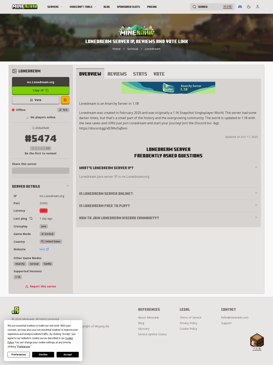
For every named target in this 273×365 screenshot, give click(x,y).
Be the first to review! (40, 153)
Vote (159, 74)
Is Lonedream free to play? (104, 205)
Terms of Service (190, 317)
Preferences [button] (23, 346)
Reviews (117, 74)
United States (52, 241)
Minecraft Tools (81, 7)
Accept (68, 354)
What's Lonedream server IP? (106, 168)
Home (117, 49)
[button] (257, 341)
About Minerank (148, 317)
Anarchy (20, 263)
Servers (53, 7)
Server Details (26, 186)
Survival (132, 49)
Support (226, 323)
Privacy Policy (188, 323)
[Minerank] (25, 6)
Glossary (143, 328)
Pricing (152, 7)
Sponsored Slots (128, 7)
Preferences (18, 354)
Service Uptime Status (152, 334)
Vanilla (47, 263)
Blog (107, 7)
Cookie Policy (188, 328)
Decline (43, 354)
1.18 (17, 277)
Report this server (43, 286)
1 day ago (46, 218)
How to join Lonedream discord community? (119, 218)
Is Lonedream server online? (106, 193)
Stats (140, 74)
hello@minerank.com (234, 317)
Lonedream (152, 49)
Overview (90, 74)
